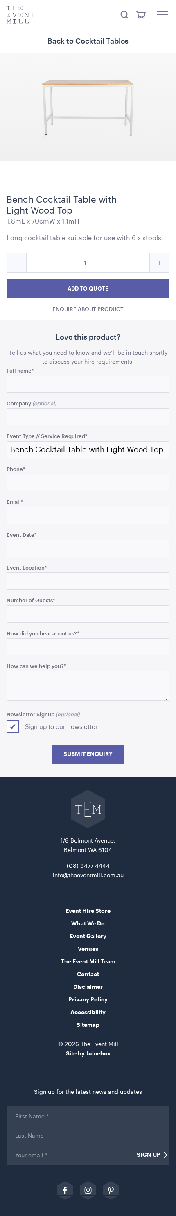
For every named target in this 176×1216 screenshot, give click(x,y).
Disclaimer (88, 986)
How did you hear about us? (43, 633)
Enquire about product (88, 309)
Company (19, 403)
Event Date (22, 535)
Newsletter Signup (30, 714)
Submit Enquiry (88, 754)
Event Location (27, 567)
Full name (20, 370)
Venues (88, 948)
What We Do (88, 923)
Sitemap (88, 1024)
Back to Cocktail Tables (88, 41)
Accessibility (88, 1011)
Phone (16, 469)
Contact (88, 973)
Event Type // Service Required (47, 436)
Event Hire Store (88, 910)
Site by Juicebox (88, 1053)
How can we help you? (36, 666)
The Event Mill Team (88, 961)
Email (15, 501)
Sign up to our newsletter (61, 726)
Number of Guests (31, 600)
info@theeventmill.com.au (88, 875)
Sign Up (148, 1154)
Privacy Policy (88, 999)
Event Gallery (88, 935)
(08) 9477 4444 (88, 865)
